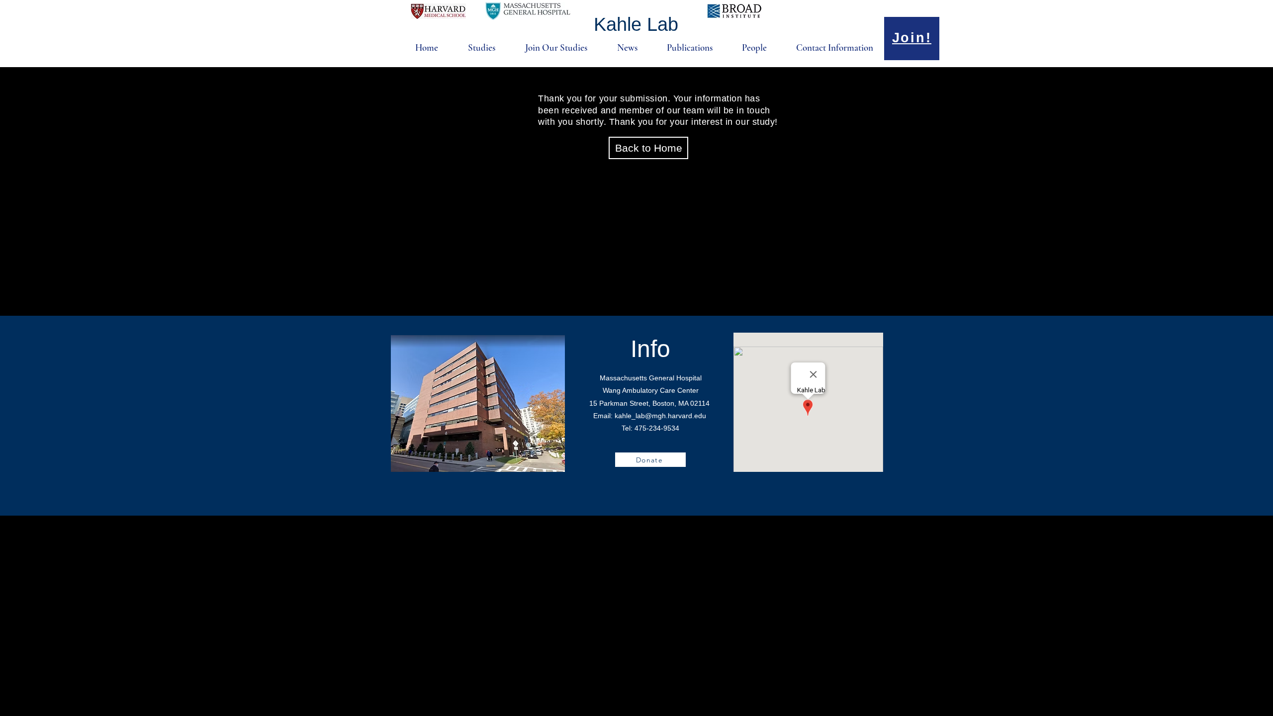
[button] (474, 47)
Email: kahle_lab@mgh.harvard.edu (649, 416)
